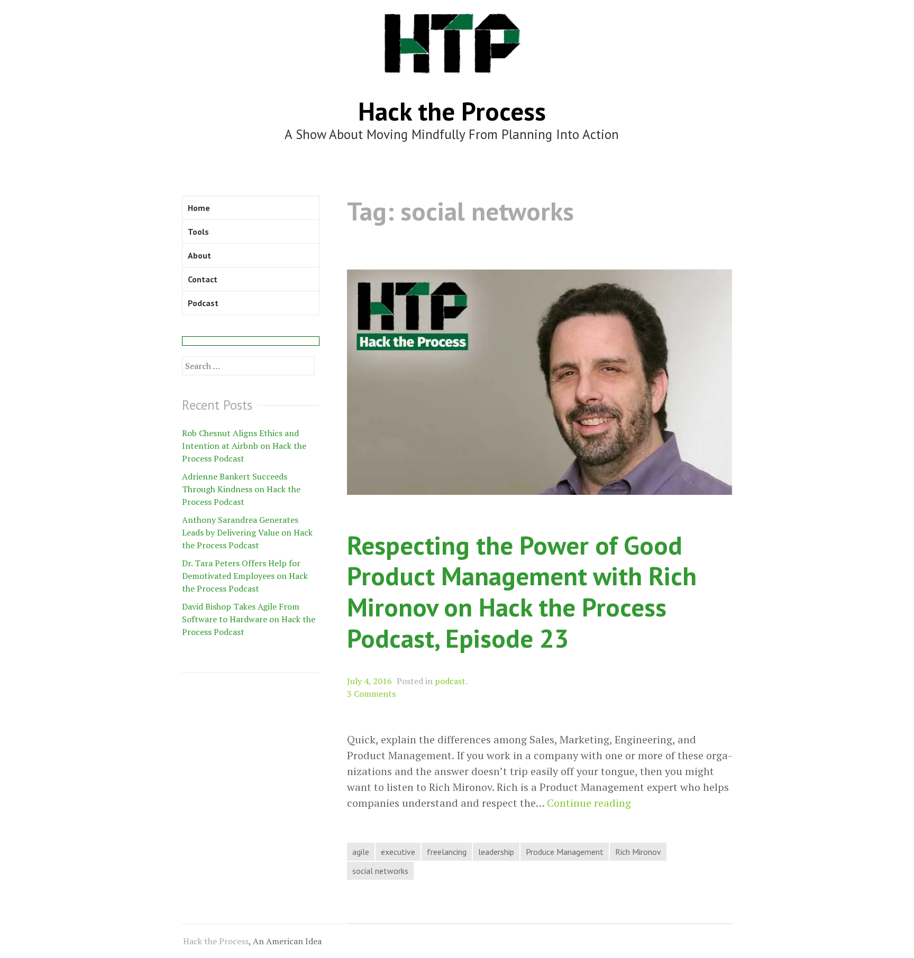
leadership (496, 851)
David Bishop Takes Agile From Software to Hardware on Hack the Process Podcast (248, 619)
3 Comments (371, 693)
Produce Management (565, 851)
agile (360, 851)
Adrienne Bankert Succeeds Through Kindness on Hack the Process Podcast (241, 489)
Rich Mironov (638, 851)
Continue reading (589, 803)
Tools (198, 231)
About (199, 255)
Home (199, 207)
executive (398, 851)
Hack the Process (452, 110)
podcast (450, 681)
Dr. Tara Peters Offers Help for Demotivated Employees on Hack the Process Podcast (245, 575)
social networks (380, 870)
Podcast (203, 303)
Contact (202, 279)
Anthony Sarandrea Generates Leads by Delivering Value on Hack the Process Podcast (247, 532)
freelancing (447, 851)
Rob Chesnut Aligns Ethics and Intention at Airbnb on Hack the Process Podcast (244, 445)
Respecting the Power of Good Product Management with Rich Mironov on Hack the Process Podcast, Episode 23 (522, 591)
